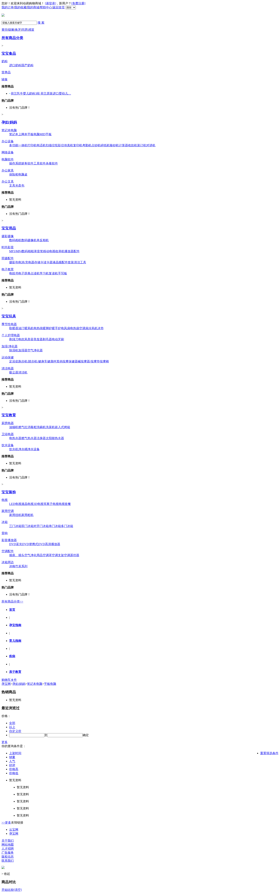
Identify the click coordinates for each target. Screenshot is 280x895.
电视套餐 (65, 504)
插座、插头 (16, 555)
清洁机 (22, 372)
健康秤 (51, 361)
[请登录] (50, 3)
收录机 (59, 251)
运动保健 (8, 357)
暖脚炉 (47, 328)
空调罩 (47, 555)
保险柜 (13, 174)
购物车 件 (9, 679)
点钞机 (96, 145)
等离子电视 (51, 504)
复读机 (53, 273)
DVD (12, 544)
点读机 (35, 273)
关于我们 (8, 840)
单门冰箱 (55, 526)
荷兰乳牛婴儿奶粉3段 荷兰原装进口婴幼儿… (41, 93)
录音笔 (38, 251)
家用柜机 (27, 515)
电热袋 (74, 328)
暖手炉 (56, 328)
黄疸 (5, 29)
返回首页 (59, 7)
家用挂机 (15, 515)
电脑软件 (8, 159)
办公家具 (8, 170)
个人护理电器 (11, 335)
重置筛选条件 (269, 753)
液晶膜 (57, 262)
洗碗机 (41, 427)
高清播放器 (52, 544)
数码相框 (28, 251)
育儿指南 (15, 640)
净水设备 (33, 449)
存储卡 (38, 262)
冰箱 (5, 522)
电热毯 (38, 328)
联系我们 (8, 860)
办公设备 (8, 141)
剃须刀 (13, 339)
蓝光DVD (22, 544)
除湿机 (13, 350)
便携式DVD (37, 544)
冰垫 (101, 328)
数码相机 (15, 240)
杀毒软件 (52, 163)
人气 (12, 761)
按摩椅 (104, 361)
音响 (5, 533)
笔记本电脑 (9, 130)
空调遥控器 (71, 555)
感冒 (31, 29)
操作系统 (15, 163)
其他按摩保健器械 (68, 361)
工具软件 (40, 163)
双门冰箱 (27, 526)
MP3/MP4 (15, 251)
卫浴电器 (8, 434)
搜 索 (41, 22)
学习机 (44, 273)
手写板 (62, 273)
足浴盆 (13, 361)
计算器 (123, 145)
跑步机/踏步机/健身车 (32, 361)
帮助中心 (46, 7)
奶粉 (5, 61)
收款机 (132, 145)
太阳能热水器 (55, 438)
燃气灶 (22, 427)
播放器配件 (72, 251)
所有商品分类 (12, 38)
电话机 (41, 145)
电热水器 (15, 438)
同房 (25, 29)
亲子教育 (15, 671)
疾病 (12, 656)
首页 (12, 609)
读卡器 (48, 262)
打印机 (32, 145)
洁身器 (41, 438)
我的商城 (33, 7)
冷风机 (93, 328)
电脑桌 (22, 174)
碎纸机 (105, 145)
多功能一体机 (18, 145)
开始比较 (8, 889)
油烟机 (13, 427)
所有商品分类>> (12, 601)
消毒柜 (32, 427)
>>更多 (6, 822)
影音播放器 (9, 540)
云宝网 (13, 829)
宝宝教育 (9, 415)
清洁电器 (8, 368)
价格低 (13, 773)
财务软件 (27, 163)
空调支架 (58, 555)
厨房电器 (8, 423)
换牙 (18, 29)
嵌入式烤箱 (62, 427)
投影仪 (59, 145)
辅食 (5, 79)
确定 (86, 735)
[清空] (18, 889)
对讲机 (150, 145)
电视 (5, 500)
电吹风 (22, 339)
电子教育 (8, 269)
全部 (12, 723)
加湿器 (22, 350)
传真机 (68, 145)
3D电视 (38, 504)
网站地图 (8, 844)
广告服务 (8, 852)
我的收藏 (20, 7)
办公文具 (8, 181)
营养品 (6, 72)
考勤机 (86, 145)
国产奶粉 (27, 65)
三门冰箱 (15, 526)
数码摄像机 (29, 240)
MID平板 (46, 134)
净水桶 (22, 449)
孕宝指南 (15, 625)
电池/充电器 (26, 262)
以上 (12, 727)
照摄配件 (8, 258)
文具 (12, 185)
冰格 (12, 566)
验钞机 (114, 145)
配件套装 (68, 262)
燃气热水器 (29, 438)
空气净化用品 (33, 555)
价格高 (13, 769)
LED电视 (15, 504)
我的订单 (8, 7)
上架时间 (15, 753)
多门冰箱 (67, 526)
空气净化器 (35, 350)
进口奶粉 (15, 65)
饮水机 (13, 449)
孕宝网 (6, 683)
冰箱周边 (8, 562)
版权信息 (8, 856)
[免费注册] (78, 3)
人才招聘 (8, 848)
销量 (12, 757)
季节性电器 (9, 324)
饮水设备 (8, 445)
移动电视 (49, 251)
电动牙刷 (58, 339)
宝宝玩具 (9, 316)
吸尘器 (13, 372)
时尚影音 (8, 247)
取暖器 (13, 328)
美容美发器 (35, 339)
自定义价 (15, 731)
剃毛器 (47, 339)
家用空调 (8, 511)
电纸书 (13, 273)
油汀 (21, 328)
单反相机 (43, 240)
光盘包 (19, 185)
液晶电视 (27, 504)
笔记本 (13, 134)
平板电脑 (33, 134)
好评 (12, 765)
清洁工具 (80, 262)
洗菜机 (50, 427)
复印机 (77, 145)
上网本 (22, 134)
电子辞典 (24, 273)
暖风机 (29, 328)
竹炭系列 (21, 566)
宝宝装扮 (9, 492)
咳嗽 (11, 29)
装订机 (141, 145)
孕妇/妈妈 (9, 122)
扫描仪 (50, 145)
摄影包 (13, 262)
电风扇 (65, 328)
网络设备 (8, 152)
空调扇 (83, 328)
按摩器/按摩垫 (90, 361)
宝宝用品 (9, 228)
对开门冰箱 (41, 526)
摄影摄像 (8, 236)
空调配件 (8, 551)
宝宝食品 (9, 53)
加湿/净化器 (10, 346)
